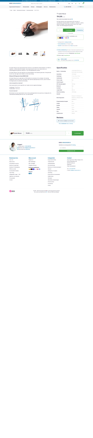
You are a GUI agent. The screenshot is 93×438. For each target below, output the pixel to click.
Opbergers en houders (52, 170)
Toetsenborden (51, 161)
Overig (49, 185)
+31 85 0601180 (27, 146)
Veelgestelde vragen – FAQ (14, 174)
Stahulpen (50, 178)
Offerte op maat (12, 168)
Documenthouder (51, 165)
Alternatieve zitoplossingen (53, 179)
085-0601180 (67, 7)
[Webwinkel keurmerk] (12, 191)
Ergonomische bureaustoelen (54, 174)
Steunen (49, 168)
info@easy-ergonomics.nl (29, 147)
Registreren (31, 159)
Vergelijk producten (33, 165)
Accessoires (50, 183)
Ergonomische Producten (14, 6)
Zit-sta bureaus (51, 181)
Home (11, 10)
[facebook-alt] (29, 173)
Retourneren (12, 161)
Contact (11, 179)
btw (72, 3)
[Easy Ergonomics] (15, 3)
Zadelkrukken (50, 176)
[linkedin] (31, 173)
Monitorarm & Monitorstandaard (54, 167)
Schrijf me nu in (71, 151)
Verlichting (50, 172)
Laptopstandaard (51, 163)
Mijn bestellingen (32, 161)
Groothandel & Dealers (14, 170)
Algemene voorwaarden (14, 176)
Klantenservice (52, 6)
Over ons (46, 6)
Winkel (14, 10)
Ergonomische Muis (30, 10)
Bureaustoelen (26, 6)
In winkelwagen (69, 30)
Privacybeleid (12, 178)
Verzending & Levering (14, 163)
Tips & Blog (11, 172)
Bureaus (32, 6)
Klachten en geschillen (14, 165)
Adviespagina (39, 6)
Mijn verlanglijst (32, 163)
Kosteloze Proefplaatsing (14, 167)
